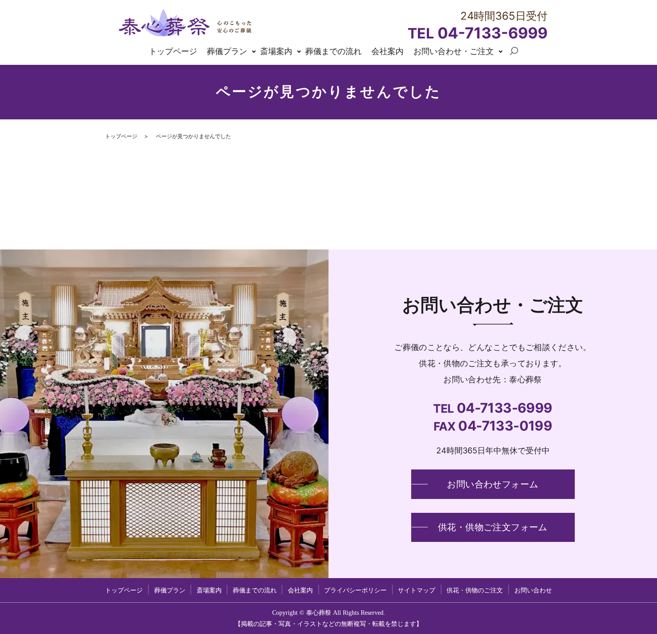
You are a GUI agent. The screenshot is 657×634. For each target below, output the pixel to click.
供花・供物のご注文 (474, 590)
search (514, 51)
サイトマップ (416, 590)
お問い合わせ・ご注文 (453, 51)
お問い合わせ (492, 484)
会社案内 (387, 51)
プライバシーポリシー (355, 590)
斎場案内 (276, 51)
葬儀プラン (227, 51)
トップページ (173, 51)
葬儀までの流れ (333, 51)
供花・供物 (493, 527)
